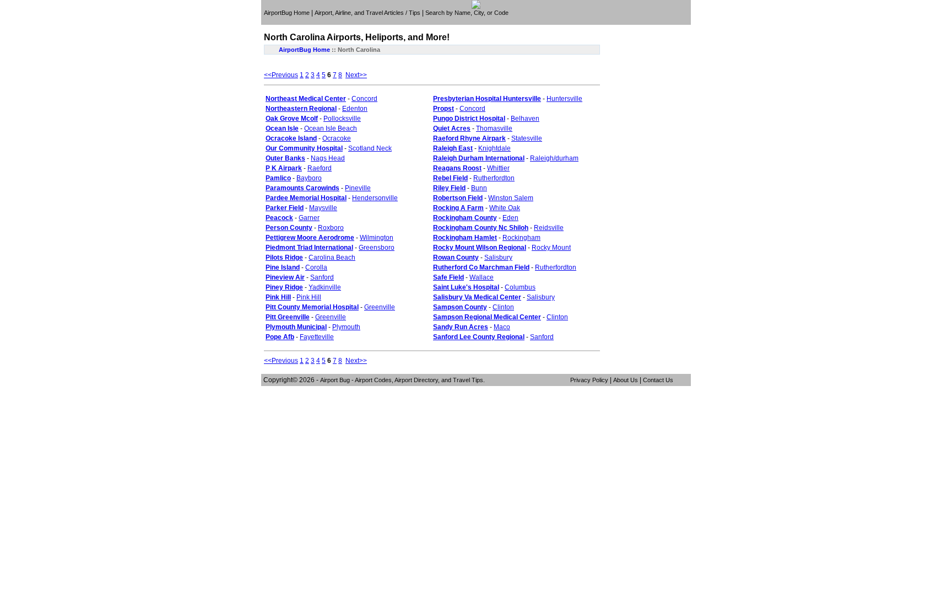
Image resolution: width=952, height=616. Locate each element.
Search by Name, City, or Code (467, 12)
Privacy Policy (589, 380)
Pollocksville (342, 118)
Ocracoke (336, 138)
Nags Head (328, 158)
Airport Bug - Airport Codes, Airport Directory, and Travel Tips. (402, 380)
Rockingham (521, 238)
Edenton (354, 109)
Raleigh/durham (554, 158)
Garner (309, 218)
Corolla (316, 267)
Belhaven (525, 118)
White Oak (504, 208)
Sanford (322, 277)
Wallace (481, 277)
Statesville (526, 138)
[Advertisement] (477, 21)
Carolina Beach (332, 257)
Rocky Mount (551, 247)
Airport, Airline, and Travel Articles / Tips (367, 12)
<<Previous (281, 75)
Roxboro (331, 228)
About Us (625, 380)
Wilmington (376, 238)
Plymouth (346, 327)
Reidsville (549, 228)
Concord (364, 99)
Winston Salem (510, 198)
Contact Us (658, 380)
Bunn (479, 188)
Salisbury (498, 257)
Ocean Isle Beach (330, 128)
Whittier (498, 168)
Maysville (323, 208)
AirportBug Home (287, 12)
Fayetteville (317, 337)
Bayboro (309, 178)
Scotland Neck (370, 148)
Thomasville (494, 128)
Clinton (503, 307)
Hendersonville (375, 198)
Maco (502, 327)
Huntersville (564, 99)
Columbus (520, 287)
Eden (510, 218)
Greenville (379, 307)
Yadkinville (325, 287)
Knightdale (494, 148)
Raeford (319, 168)
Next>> (356, 75)
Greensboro (376, 247)
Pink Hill (308, 297)
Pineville (358, 188)
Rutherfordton (494, 178)
